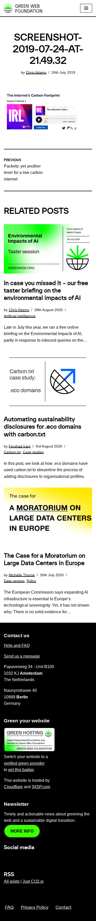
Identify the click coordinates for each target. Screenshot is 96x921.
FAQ (9, 907)
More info (22, 831)
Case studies (33, 452)
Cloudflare (13, 787)
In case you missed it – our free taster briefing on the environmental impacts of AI (46, 290)
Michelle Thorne (22, 575)
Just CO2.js (33, 881)
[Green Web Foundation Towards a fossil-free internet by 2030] (23, 8)
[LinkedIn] (7, 858)
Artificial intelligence (20, 316)
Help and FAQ (17, 645)
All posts (11, 881)
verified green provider (24, 763)
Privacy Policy (34, 907)
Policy (31, 581)
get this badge (21, 769)
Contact (63, 907)
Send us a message (22, 656)
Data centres (14, 581)
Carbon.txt (12, 452)
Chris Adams (36, 72)
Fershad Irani (19, 446)
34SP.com (41, 787)
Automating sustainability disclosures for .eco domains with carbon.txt (42, 427)
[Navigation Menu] (86, 8)
